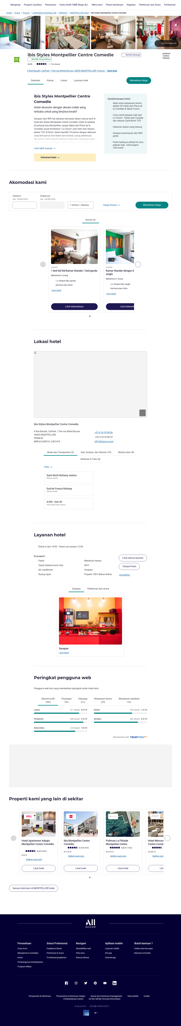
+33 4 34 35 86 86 (104, 432)
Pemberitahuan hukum (73, 999)
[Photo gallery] (90, 32)
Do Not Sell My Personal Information (104, 999)
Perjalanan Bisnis (54, 948)
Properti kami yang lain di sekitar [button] (46, 798)
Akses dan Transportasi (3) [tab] (60, 452)
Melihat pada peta (34, 859)
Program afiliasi (24, 966)
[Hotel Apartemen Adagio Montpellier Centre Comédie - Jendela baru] (39, 824)
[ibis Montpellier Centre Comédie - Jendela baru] (81, 824)
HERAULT (63, 13)
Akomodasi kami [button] (28, 182)
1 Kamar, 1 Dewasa (79, 205)
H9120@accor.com (104, 441)
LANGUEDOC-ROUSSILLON (44, 13)
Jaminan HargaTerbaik (166, 56)
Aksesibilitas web (83, 948)
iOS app (108, 953)
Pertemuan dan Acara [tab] (98, 588)
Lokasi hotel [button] (47, 341)
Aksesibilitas (124, 575)
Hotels (9, 13)
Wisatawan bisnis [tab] (103, 700)
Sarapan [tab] (76, 588)
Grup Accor (22, 948)
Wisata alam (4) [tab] (126, 452)
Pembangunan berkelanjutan (30, 962)
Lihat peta (112, 70)
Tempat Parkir (129, 566)
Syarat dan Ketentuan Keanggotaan (106, 996)
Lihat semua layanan (132, 558)
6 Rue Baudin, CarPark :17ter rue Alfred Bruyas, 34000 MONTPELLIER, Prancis (66, 70)
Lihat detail (64, 653)
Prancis (26, 13)
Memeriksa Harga (139, 80)
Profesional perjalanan (56, 957)
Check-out (47, 197)
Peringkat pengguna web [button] (62, 677)
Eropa (17, 13)
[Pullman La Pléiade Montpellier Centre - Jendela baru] (123, 824)
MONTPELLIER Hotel (79, 13)
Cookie (147, 996)
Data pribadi (133, 996)
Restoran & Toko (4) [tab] (90, 459)
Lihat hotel (38, 868)
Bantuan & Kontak (142, 953)
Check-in (20, 197)
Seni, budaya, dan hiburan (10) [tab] (96, 452)
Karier (20, 957)
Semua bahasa (82, 957)
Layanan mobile (112, 948)
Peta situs (80, 953)
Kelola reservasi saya (143, 948)
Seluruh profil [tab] (48, 700)
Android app (110, 957)
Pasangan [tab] (67, 700)
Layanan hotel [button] (49, 535)
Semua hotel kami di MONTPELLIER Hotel (33, 888)
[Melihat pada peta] (90, 384)
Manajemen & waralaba (28, 953)
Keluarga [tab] (82, 700)
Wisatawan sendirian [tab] (129, 700)
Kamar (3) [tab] (91, 219)
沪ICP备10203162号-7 (99, 1006)
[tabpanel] (90, 272)
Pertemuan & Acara (55, 953)
